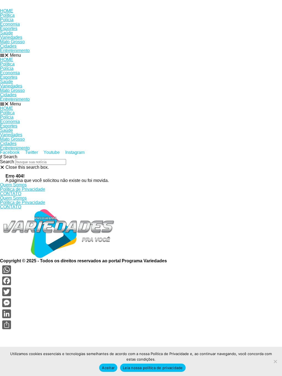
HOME (6, 11)
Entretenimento (15, 50)
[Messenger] (6, 302)
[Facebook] (6, 280)
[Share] (6, 324)
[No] (275, 361)
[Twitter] (6, 291)
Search (7, 161)
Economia (10, 24)
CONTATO (10, 193)
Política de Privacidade (22, 189)
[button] (141, 55)
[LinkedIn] (6, 313)
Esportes (8, 28)
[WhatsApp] (6, 269)
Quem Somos (13, 184)
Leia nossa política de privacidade (153, 368)
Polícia (6, 19)
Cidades (8, 46)
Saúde (6, 33)
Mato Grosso (12, 41)
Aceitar (108, 368)
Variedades (11, 37)
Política (7, 15)
